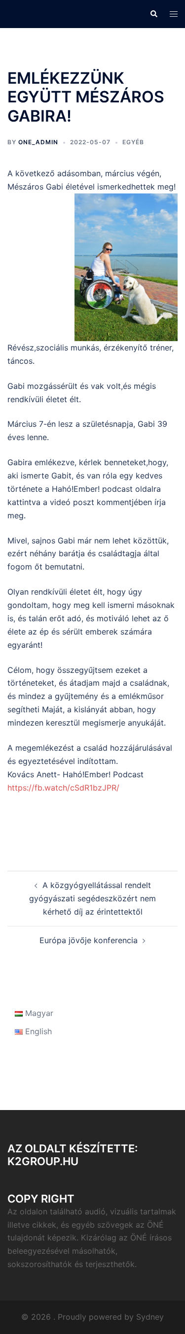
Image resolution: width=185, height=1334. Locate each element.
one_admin (38, 142)
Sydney (150, 1317)
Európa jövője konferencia (88, 940)
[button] (153, 14)
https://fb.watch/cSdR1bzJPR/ (63, 788)
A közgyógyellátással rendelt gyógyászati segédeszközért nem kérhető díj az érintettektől (92, 898)
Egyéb (133, 142)
